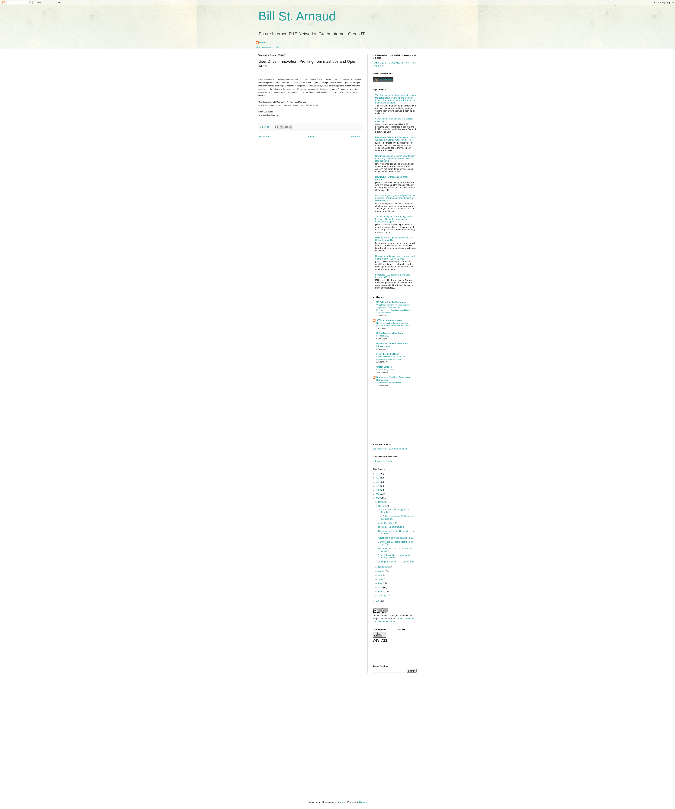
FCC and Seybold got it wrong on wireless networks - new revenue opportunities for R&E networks (395, 198)
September (383, 567)
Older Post (356, 136)
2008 (378, 494)
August (381, 571)
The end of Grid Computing (391, 527)
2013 (378, 474)
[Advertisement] (395, 415)
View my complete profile (268, 47)
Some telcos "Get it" (387, 523)
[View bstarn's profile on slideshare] (383, 81)
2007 (378, 498)
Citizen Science (384, 367)
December (383, 502)
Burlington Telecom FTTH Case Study (396, 562)
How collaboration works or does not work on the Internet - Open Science (395, 257)
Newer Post (264, 136)
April (380, 587)
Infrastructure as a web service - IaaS (395, 538)
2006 (378, 601)
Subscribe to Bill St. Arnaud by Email (390, 449)
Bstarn (262, 42)
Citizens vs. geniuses (385, 369)
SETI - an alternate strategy (390, 320)
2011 (378, 482)
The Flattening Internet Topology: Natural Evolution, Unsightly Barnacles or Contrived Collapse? (394, 219)
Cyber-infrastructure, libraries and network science (394, 556)
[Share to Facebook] (286, 127)
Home (311, 136)
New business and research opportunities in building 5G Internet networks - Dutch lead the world (395, 158)
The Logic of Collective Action (388, 383)
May (380, 583)
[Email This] (276, 127)
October (382, 506)
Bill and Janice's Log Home (389, 333)
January (382, 595)
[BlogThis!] (280, 127)
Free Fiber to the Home (387, 354)
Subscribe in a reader (383, 461)
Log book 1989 (382, 336)
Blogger (363, 802)
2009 (378, 490)
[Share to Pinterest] (290, 127)
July (380, 575)
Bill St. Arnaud (297, 16)
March (381, 591)
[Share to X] (283, 127)
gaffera (343, 802)
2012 (378, 478)
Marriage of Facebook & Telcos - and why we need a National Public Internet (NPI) (395, 138)
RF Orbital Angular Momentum (391, 302)
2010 (378, 486)
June (381, 579)
